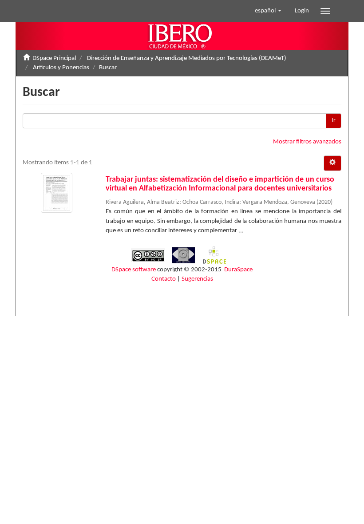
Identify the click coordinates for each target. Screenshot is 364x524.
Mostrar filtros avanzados (307, 142)
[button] (268, 11)
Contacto (163, 279)
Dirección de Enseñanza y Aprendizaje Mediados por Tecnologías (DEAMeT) (186, 58)
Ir (334, 120)
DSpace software (133, 269)
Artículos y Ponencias (61, 67)
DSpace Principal (54, 58)
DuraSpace (238, 269)
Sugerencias (197, 279)
